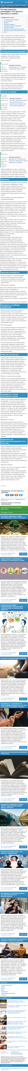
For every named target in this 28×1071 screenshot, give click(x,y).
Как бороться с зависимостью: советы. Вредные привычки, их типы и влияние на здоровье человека (14, 705)
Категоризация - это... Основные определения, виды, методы (18, 67)
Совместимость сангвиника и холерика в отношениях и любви (12, 559)
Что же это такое (8, 21)
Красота (3, 988)
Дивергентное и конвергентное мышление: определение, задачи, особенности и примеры (18, 160)
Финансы (3, 995)
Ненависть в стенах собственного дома (14, 29)
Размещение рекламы (16, 1053)
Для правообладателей (17, 1054)
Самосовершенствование (6, 554)
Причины (6, 22)
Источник (3, 485)
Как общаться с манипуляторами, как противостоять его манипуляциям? (13, 894)
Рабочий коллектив (9, 27)
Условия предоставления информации (11, 1068)
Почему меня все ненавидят (11, 19)
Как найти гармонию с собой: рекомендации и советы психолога (13, 517)
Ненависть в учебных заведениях (12, 26)
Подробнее (23, 554)
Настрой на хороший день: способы (13, 658)
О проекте (3, 1051)
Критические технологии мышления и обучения (14, 753)
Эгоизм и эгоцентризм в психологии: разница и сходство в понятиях (14, 940)
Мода (2, 990)
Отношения (4, 991)
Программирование (6, 985)
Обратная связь (5, 1053)
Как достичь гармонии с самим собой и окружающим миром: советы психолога (12, 805)
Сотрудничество (15, 1051)
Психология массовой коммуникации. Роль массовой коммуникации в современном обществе (12, 607)
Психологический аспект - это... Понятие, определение (12, 852)
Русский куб (8, 2)
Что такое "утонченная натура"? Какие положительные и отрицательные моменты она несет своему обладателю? (18, 103)
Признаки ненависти (9, 24)
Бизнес (3, 986)
